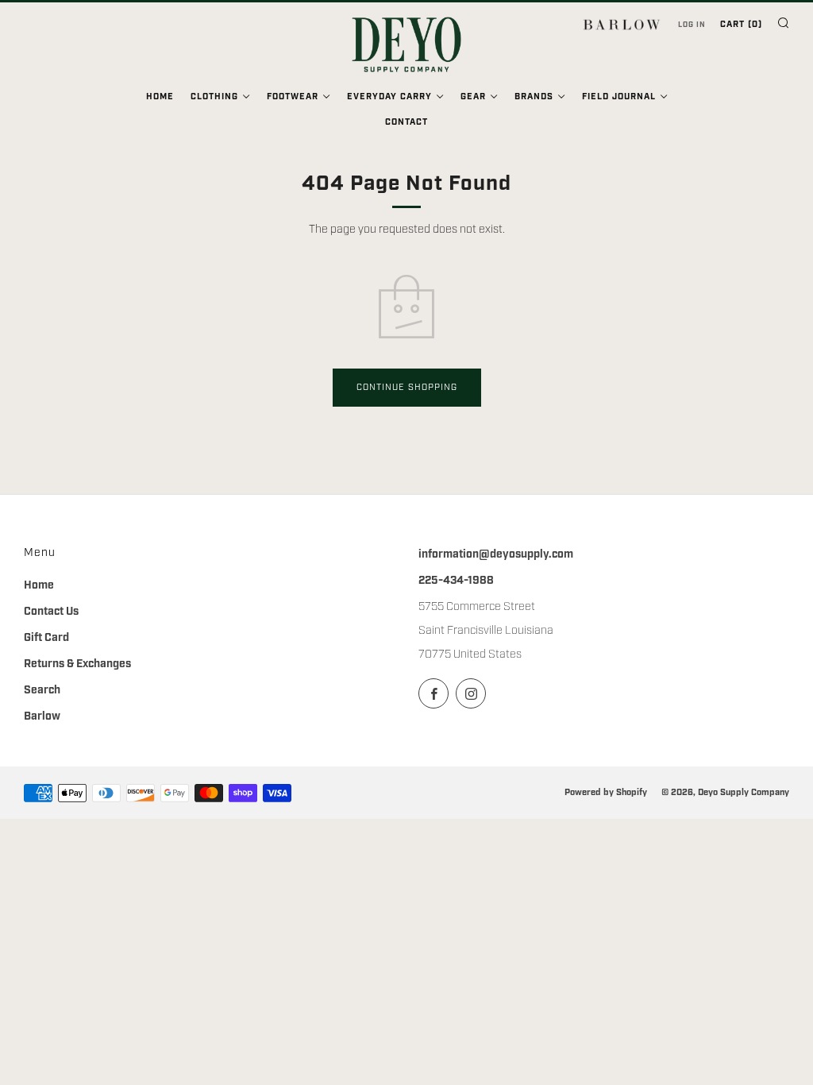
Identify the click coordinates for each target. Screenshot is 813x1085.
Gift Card (46, 638)
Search (42, 690)
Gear (473, 96)
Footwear (292, 96)
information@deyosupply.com (495, 554)
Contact (406, 122)
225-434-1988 (456, 580)
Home (160, 96)
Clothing (214, 96)
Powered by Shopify (605, 792)
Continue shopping (406, 387)
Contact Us (51, 611)
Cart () (741, 24)
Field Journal (619, 96)
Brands (533, 96)
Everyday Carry (389, 96)
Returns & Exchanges (77, 664)
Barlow (42, 716)
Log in (692, 24)
